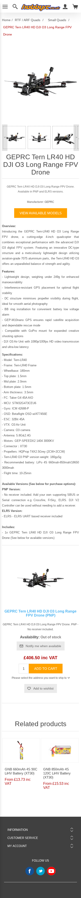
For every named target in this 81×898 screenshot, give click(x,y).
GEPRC (49, 201)
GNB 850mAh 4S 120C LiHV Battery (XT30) (57, 773)
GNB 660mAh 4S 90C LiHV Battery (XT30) (21, 771)
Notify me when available (43, 646)
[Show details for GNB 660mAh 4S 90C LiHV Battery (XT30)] (21, 750)
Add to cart (45, 668)
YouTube (51, 871)
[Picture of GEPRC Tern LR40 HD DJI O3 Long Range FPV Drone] (14, 137)
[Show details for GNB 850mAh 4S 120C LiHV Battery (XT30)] (60, 750)
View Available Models (41, 213)
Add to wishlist (43, 688)
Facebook (29, 871)
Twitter (40, 871)
